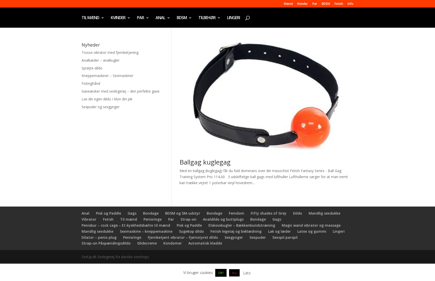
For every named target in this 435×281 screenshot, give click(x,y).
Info (350, 4)
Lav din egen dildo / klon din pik (107, 99)
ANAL (160, 18)
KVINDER (118, 18)
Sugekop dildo (191, 231)
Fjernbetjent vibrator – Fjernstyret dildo (183, 237)
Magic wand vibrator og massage (311, 225)
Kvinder (302, 4)
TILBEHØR (206, 18)
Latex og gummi (311, 231)
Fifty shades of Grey (268, 213)
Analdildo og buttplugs (223, 219)
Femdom (236, 213)
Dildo (297, 213)
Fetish (339, 4)
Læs (247, 272)
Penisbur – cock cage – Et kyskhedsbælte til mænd (126, 225)
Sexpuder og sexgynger (101, 106)
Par (314, 4)
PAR (140, 18)
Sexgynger (234, 237)
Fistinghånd (91, 83)
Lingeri (339, 231)
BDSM (326, 4)
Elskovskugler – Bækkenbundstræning (241, 225)
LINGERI (233, 18)
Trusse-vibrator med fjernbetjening (110, 52)
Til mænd (128, 219)
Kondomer (172, 243)
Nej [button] (234, 273)
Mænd (288, 4)
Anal (85, 213)
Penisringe (152, 219)
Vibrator (89, 219)
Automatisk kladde (205, 243)
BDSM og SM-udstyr (182, 213)
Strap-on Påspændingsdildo (106, 243)
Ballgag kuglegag (205, 162)
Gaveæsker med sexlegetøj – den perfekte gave (121, 91)
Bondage (151, 213)
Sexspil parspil (285, 237)
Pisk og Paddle (108, 213)
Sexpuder (257, 237)
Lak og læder (279, 231)
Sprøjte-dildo (92, 68)
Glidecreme (147, 243)
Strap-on (188, 219)
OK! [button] (221, 272)
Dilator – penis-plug (99, 237)
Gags (132, 213)
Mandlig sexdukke (324, 213)
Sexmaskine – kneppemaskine (146, 231)
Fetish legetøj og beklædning (236, 231)
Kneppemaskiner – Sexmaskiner (107, 75)
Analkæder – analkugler (101, 60)
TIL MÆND (90, 18)
